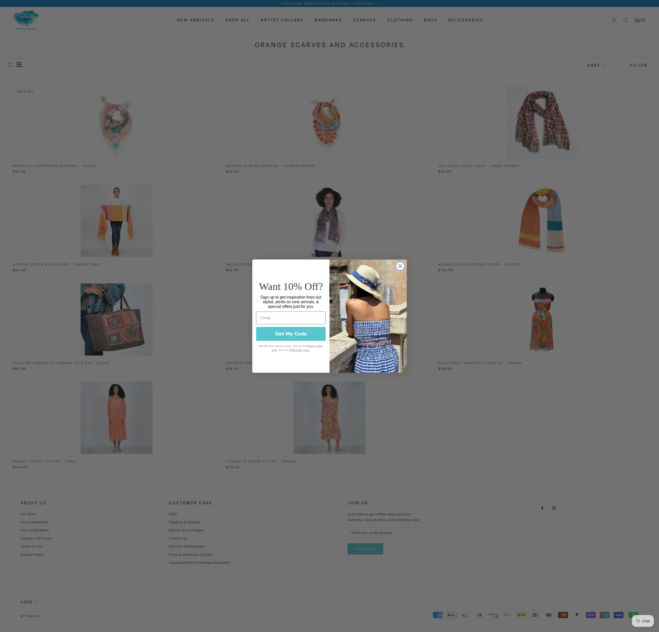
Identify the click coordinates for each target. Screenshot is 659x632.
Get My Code (291, 333)
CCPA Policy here (299, 350)
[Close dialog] (400, 266)
